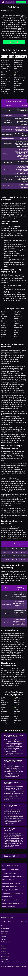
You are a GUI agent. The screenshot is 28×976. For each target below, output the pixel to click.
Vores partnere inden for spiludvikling (12, 893)
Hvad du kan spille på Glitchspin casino (13, 886)
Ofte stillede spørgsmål (8, 906)
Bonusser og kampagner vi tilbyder (12, 883)
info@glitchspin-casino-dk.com (9, 962)
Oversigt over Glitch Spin (9, 873)
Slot (23, 56)
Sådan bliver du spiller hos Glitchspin (12, 876)
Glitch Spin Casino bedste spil (10, 869)
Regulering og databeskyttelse (10, 900)
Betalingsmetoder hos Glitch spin (11, 890)
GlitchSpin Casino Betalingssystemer (12, 903)
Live (10, 56)
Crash (16, 56)
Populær (3, 56)
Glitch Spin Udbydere (8, 879)
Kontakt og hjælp (7, 896)
